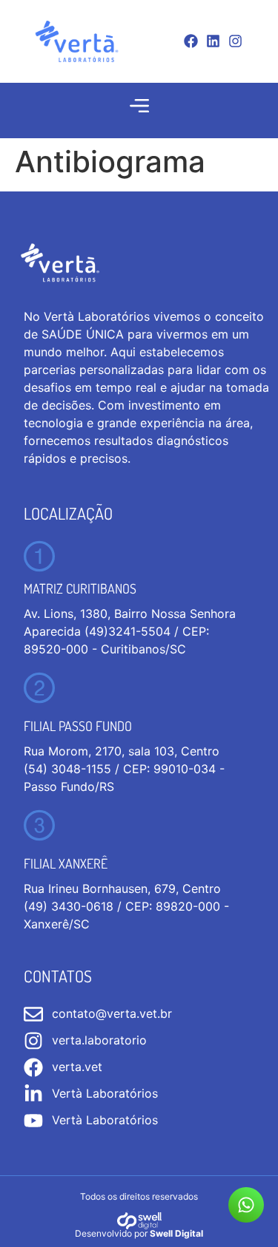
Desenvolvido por (139, 1233)
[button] (139, 106)
